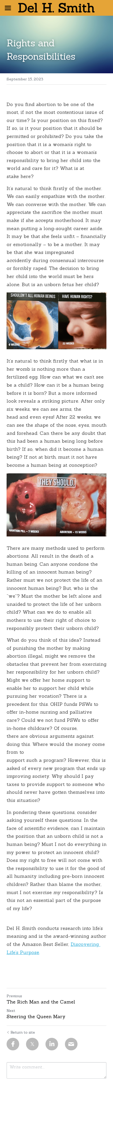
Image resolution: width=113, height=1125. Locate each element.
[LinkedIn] (51, 1044)
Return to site (23, 1032)
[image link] (56, 7)
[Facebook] (13, 1044)
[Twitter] (32, 1044)
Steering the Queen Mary (36, 1016)
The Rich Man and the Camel (41, 1002)
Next (11, 1010)
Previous (14, 996)
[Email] (71, 1044)
